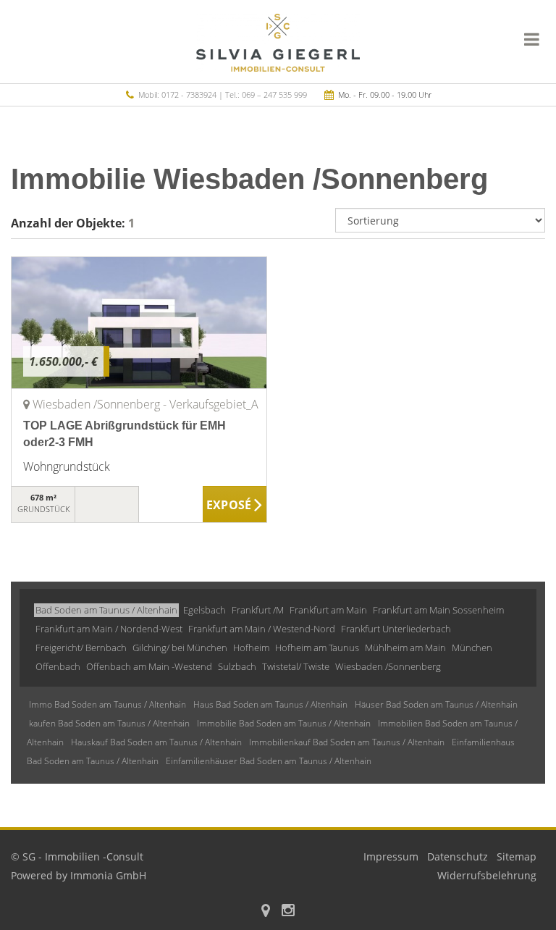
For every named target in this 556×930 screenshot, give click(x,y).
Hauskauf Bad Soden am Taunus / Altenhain (156, 742)
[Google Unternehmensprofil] (265, 911)
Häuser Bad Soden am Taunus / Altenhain (436, 704)
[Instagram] (288, 911)
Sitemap (516, 856)
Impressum (390, 856)
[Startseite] (278, 41)
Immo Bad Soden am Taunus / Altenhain (107, 704)
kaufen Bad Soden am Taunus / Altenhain (109, 723)
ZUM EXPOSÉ (234, 505)
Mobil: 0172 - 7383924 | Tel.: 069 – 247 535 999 (222, 94)
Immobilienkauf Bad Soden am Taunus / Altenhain (347, 742)
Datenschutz (457, 856)
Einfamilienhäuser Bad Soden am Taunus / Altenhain (268, 761)
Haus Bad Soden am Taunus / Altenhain (270, 704)
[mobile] (531, 39)
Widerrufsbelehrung (486, 875)
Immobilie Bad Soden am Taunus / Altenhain (284, 723)
